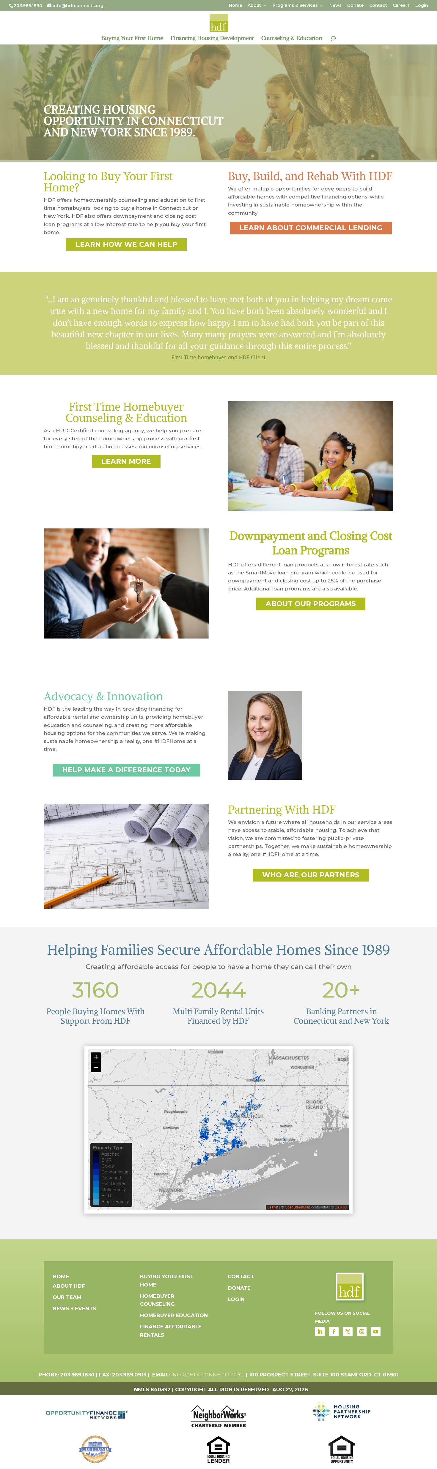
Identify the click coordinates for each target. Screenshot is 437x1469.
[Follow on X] (348, 1331)
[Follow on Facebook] (334, 1331)
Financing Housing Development (212, 39)
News (335, 5)
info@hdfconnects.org (207, 1375)
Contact (378, 5)
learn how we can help (126, 244)
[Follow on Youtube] (376, 1331)
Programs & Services (295, 5)
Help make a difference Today (126, 770)
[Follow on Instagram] (362, 1331)
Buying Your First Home (132, 39)
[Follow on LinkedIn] (320, 1331)
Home (235, 5)
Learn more (126, 461)
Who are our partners (310, 875)
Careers (401, 5)
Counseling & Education (291, 39)
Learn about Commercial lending (310, 228)
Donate (355, 5)
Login (421, 5)
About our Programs (311, 604)
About (254, 5)
